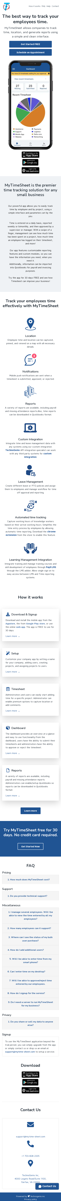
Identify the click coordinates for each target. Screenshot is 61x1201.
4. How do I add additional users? (26, 950)
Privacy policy (30, 1199)
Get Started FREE (30, 44)
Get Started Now (30, 846)
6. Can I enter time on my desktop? (26, 971)
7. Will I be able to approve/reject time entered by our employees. (30, 982)
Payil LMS (51, 567)
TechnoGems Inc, (30, 1175)
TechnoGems (12, 450)
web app (20, 627)
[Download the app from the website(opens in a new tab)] (30, 1089)
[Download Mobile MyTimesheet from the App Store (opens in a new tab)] (30, 154)
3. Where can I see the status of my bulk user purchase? (31, 939)
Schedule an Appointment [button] (31, 52)
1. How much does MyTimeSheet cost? (29, 879)
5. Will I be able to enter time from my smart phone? (30, 960)
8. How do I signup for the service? (26, 993)
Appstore (10, 623)
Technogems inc (37, 1196)
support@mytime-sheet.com (20, 1051)
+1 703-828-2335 (30, 1156)
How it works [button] (34, 6)
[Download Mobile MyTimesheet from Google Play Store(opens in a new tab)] (30, 162)
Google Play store (35, 623)
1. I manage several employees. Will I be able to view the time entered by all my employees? (30, 916)
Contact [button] (55, 6)
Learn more (13, 636)
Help (49, 6)
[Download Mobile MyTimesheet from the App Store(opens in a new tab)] (30, 1074)
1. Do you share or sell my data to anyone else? (30, 1023)
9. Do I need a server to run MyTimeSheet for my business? (30, 1004)
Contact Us (49, 1186)
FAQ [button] (43, 6)
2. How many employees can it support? (29, 928)
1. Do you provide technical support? (27, 896)
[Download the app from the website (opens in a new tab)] (30, 169)
